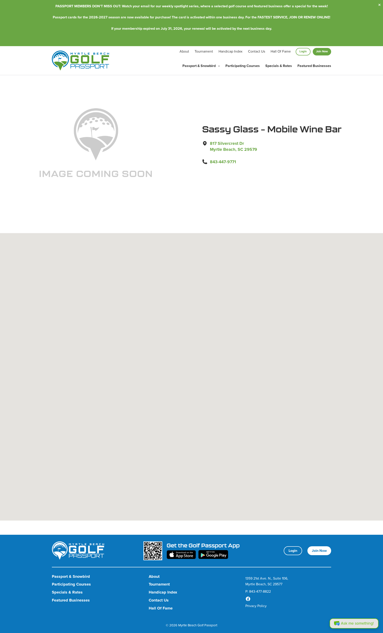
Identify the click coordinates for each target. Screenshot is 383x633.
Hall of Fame (281, 51)
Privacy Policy (256, 605)
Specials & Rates (278, 65)
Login (303, 51)
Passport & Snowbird (199, 65)
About (184, 51)
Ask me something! (357, 623)
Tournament (204, 51)
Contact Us (256, 51)
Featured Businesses (314, 65)
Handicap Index (230, 51)
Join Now (322, 51)
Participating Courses (242, 65)
